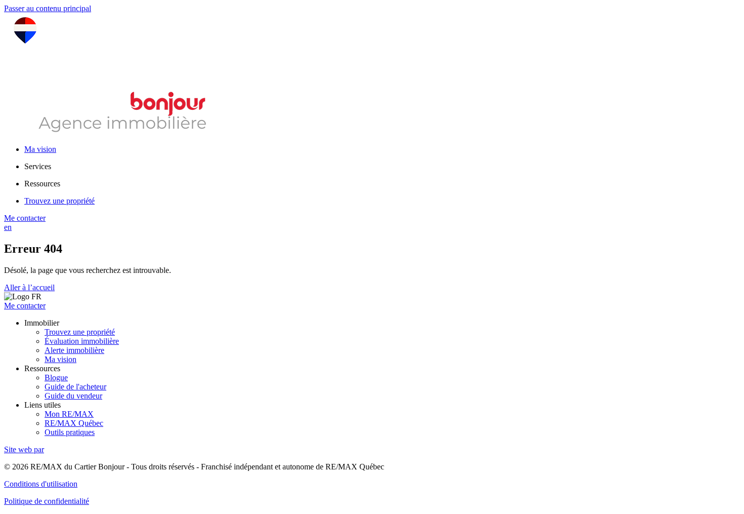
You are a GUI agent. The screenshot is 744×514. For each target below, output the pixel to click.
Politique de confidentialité (46, 501)
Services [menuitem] (37, 166)
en (8, 227)
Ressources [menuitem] (42, 183)
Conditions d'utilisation (40, 484)
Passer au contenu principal (47, 8)
